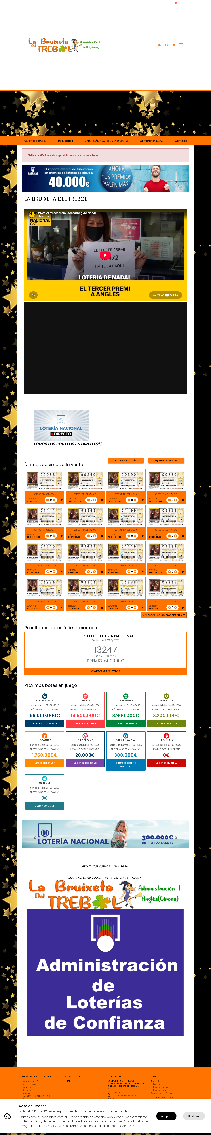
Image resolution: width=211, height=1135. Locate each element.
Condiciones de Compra (162, 1093)
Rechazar (194, 1116)
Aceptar (166, 1116)
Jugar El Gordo (85, 723)
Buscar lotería (126, 460)
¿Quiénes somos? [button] (34, 141)
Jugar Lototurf (45, 763)
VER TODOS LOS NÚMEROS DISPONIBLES (164, 615)
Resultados (27, 1087)
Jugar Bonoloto (166, 723)
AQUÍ (135, 1126)
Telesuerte (155, 1081)
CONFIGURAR (54, 1126)
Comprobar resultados (105, 671)
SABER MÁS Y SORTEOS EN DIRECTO (37, 1096)
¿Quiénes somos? (30, 1081)
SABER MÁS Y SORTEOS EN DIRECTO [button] (106, 141)
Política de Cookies (159, 1090)
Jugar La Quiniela (166, 763)
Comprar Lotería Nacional (126, 764)
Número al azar (167, 460)
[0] (175, 45)
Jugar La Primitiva (126, 723)
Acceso (165, 45)
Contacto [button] (181, 141)
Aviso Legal (156, 1084)
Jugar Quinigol (44, 805)
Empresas (26, 1093)
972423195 (115, 1092)
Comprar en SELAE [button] (151, 141)
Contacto (26, 1090)
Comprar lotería (29, 1084)
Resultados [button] (65, 141)
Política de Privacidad (160, 1087)
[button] (34, 182)
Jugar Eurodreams (85, 763)
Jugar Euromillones (45, 723)
